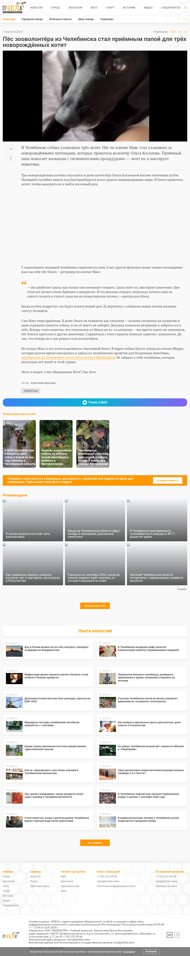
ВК (180, 31)
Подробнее (129, 951)
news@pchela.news (108, 881)
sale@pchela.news (166, 881)
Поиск (33, 881)
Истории (129, 7)
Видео (148, 7)
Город (55, 7)
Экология (75, 7)
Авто (94, 7)
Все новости (95, 842)
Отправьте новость (167, 480)
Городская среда (32, 19)
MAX (173, 31)
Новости (36, 7)
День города (86, 19)
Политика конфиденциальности (116, 886)
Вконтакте (67, 881)
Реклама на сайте (166, 886)
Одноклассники (70, 886)
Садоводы (107, 19)
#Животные (31, 391)
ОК (185, 31)
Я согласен (151, 951)
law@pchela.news (124, 942)
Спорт (110, 7)
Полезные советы (60, 19)
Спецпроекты (170, 7)
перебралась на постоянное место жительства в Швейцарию (68, 357)
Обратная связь (40, 886)
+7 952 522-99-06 (107, 876)
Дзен (64, 890)
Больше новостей (95, 605)
